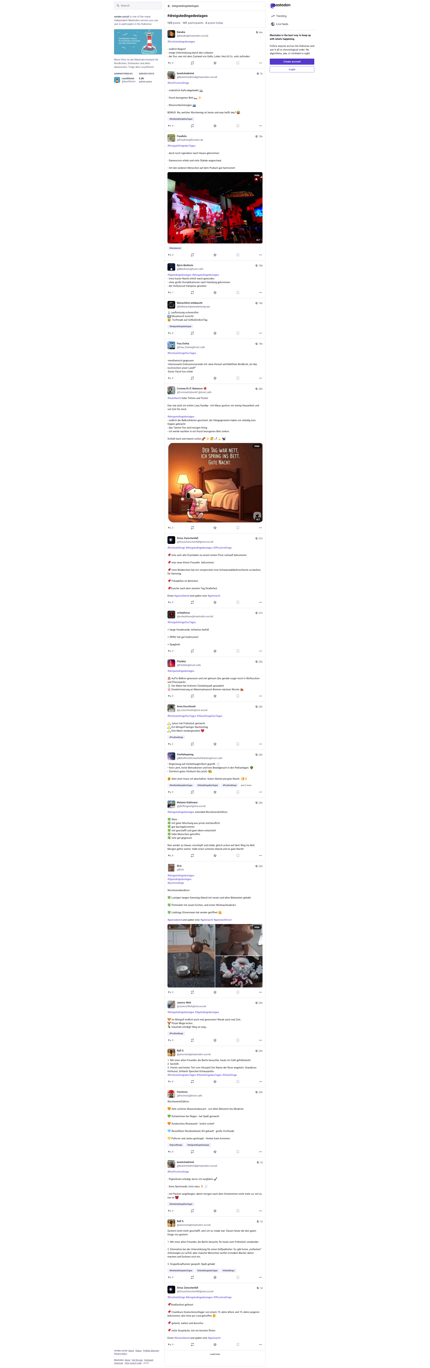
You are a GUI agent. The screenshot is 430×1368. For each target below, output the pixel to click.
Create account (292, 61)
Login (292, 69)
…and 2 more (245, 785)
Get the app (137, 1360)
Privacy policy (120, 1353)
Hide (257, 175)
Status (138, 1350)
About (131, 1350)
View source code (133, 1363)
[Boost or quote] (192, 63)
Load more (215, 1354)
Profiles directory (151, 1350)
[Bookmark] (238, 63)
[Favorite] (215, 63)
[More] (261, 63)
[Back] (168, 6)
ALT (258, 240)
